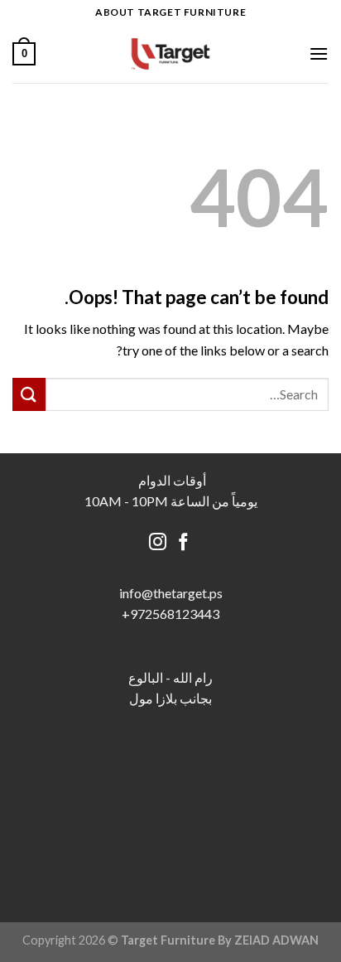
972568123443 (174, 613)
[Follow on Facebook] (183, 543)
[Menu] (319, 53)
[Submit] (29, 394)
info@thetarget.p (168, 593)
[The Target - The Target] (170, 54)
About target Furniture (170, 12)
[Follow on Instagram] (157, 543)
